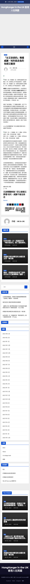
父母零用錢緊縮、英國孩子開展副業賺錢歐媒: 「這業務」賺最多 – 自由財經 (15, 505)
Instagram (18, 580)
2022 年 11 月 (6, 349)
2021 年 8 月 (6, 407)
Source (5, 200)
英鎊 (4, 459)
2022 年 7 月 (6, 364)
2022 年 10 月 (6, 353)
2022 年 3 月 (6, 380)
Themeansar (24, 577)
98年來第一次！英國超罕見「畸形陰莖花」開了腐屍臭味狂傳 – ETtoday (14, 242)
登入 (4, 469)
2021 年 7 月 (6, 410)
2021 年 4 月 (6, 422)
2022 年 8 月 (6, 360)
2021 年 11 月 (6, 395)
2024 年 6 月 (6, 334)
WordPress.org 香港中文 (9, 481)
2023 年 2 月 (6, 337)
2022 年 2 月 (6, 384)
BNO (4, 448)
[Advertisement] (15, 30)
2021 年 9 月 (6, 403)
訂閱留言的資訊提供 (8, 477)
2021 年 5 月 (6, 418)
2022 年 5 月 (6, 372)
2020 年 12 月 (6, 437)
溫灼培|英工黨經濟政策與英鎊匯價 (12, 302)
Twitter (13, 580)
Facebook (8, 580)
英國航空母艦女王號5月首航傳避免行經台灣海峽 (9, 209)
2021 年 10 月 (6, 399)
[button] (25, 47)
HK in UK (15, 68)
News (5, 54)
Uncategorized (7, 455)
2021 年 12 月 (6, 391)
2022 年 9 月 (6, 357)
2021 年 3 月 (6, 426)
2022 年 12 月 (6, 345)
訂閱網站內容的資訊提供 (9, 473)
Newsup (18, 577)
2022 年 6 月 (6, 368)
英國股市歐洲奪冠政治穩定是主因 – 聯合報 (14, 258)
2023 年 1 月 (6, 341)
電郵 (23, 580)
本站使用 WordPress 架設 (7, 577)
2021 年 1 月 (6, 434)
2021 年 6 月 (6, 414)
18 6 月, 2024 (8, 507)
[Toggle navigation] (14, 47)
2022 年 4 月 (6, 376)
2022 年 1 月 (6, 387)
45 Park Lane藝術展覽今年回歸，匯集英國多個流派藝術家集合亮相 (20, 210)
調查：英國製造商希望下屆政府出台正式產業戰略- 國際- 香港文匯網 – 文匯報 (14, 274)
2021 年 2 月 (6, 430)
